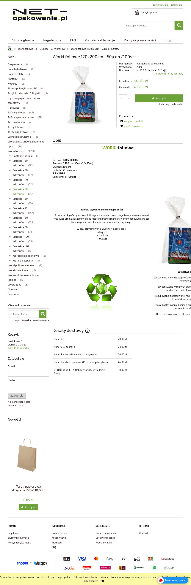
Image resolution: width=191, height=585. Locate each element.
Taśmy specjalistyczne (21, 117)
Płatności (57, 542)
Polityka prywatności (19, 542)
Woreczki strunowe (19, 136)
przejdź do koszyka (18, 347)
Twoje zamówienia (106, 533)
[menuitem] (23, 40)
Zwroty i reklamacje (18, 537)
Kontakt (143, 533)
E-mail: (12, 366)
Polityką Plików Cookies (86, 577)
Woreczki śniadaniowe (25, 255)
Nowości (13, 289)
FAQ (54, 547)
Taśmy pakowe (17, 112)
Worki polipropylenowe (21, 265)
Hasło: (11, 380)
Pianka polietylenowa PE (22, 88)
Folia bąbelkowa (17, 69)
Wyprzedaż (14, 284)
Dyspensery (15, 64)
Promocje (13, 294)
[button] (131, 121)
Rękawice (13, 107)
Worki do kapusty (22, 260)
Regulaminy (14, 533)
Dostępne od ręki (22, 155)
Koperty (12, 83)
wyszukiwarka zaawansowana (32, 320)
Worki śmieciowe (18, 270)
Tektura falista (16, 122)
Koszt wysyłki (59, 537)
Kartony (12, 78)
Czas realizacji (59, 533)
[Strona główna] (40, 14)
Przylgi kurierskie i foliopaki (24, 93)
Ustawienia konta (105, 537)
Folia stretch (15, 73)
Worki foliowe (16, 151)
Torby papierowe (18, 131)
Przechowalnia (104, 542)
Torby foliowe (16, 127)
